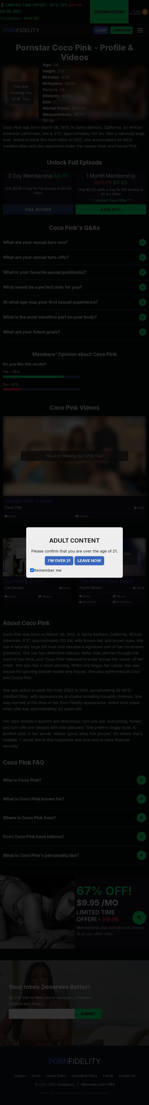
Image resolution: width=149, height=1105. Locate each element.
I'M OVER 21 (59, 560)
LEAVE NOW (89, 560)
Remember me (48, 570)
